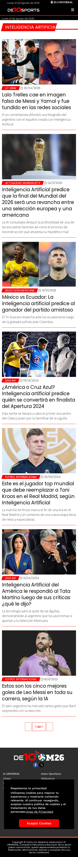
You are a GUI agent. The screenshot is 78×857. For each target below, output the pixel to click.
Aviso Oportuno (51, 774)
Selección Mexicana (19, 290)
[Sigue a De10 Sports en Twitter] (41, 764)
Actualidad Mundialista (22, 183)
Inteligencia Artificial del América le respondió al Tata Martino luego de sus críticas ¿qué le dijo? (36, 594)
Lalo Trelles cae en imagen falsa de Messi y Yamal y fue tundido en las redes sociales (36, 101)
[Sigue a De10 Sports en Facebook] (35, 764)
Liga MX (10, 380)
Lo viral (10, 88)
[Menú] (72, 9)
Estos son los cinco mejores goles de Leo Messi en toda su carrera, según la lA (37, 692)
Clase (7, 778)
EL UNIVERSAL (11, 774)
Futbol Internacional (20, 477)
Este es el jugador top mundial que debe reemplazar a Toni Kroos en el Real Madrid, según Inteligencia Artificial (38, 493)
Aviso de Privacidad (39, 811)
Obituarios (48, 778)
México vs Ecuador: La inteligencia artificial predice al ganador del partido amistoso (38, 303)
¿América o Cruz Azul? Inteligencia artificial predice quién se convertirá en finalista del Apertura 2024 (38, 397)
